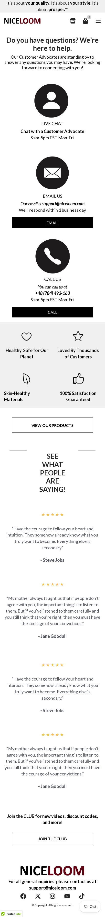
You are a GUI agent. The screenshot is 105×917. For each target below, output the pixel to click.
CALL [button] (52, 312)
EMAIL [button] (52, 222)
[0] (85, 21)
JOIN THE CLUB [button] (52, 838)
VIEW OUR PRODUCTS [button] (53, 425)
